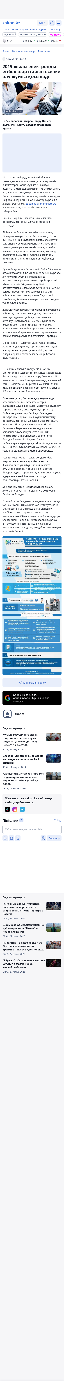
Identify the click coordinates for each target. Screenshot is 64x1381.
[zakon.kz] (11, 22)
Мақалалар (54, 29)
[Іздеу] (52, 23)
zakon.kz (31, 203)
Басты (5, 51)
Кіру (59, 820)
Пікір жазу (54, 838)
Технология (44, 51)
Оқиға (33, 29)
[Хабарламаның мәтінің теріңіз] (32, 829)
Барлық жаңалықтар (23, 51)
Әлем (15, 29)
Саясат (6, 29)
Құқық (42, 29)
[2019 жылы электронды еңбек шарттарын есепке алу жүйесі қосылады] (32, 605)
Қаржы (24, 29)
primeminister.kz (46, 203)
